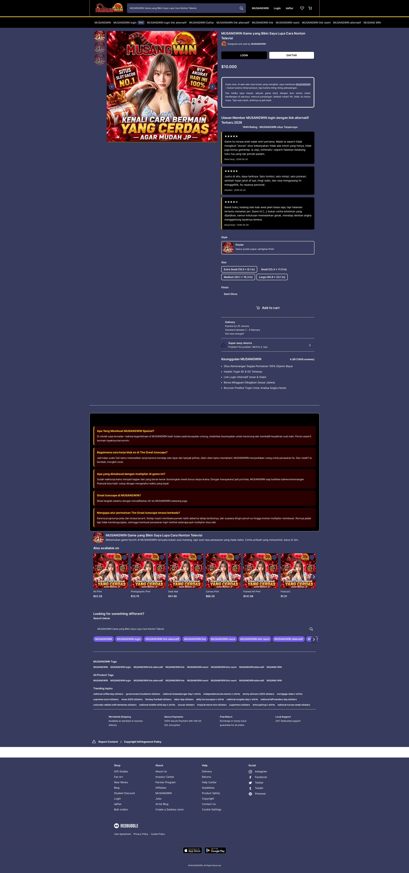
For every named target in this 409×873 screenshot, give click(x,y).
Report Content (108, 741)
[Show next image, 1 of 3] (212, 86)
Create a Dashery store (169, 809)
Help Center (209, 782)
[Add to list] (124, 557)
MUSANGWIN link (262, 22)
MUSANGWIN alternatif (347, 22)
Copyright (208, 798)
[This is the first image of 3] (112, 86)
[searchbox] (204, 628)
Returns (206, 776)
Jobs (158, 798)
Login (117, 798)
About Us (161, 771)
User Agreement (122, 834)
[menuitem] (103, 22)
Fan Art (118, 776)
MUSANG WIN (372, 22)
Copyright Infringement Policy (142, 741)
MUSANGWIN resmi (287, 22)
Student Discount (124, 793)
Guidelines (208, 787)
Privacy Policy (141, 834)
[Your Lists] (302, 8)
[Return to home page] (109, 8)
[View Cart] (310, 8)
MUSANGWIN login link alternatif (167, 22)
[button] (100, 36)
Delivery (207, 771)
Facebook (261, 777)
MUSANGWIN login (128, 22)
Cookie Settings (211, 809)
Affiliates (160, 787)
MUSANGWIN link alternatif (232, 22)
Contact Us (209, 804)
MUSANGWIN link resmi (316, 22)
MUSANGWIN (103, 22)
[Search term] (241, 8)
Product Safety (211, 793)
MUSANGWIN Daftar (201, 22)
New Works (121, 782)
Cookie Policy (158, 834)
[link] (103, 639)
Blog (117, 787)
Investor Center (164, 776)
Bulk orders (121, 809)
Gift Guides (121, 771)
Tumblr (259, 788)
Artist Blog (161, 804)
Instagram (261, 771)
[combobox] (186, 8)
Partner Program (165, 782)
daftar (117, 804)
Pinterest (260, 793)
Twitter (259, 782)
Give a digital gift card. (257, 333)
